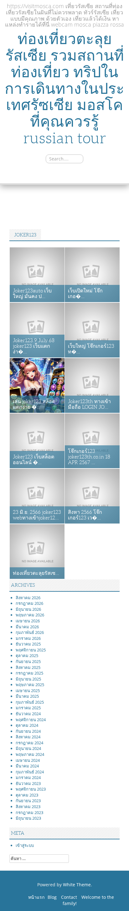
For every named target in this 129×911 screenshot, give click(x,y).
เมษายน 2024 (28, 760)
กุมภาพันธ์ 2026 (30, 632)
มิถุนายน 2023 (28, 818)
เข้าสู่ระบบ (25, 845)
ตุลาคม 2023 (27, 795)
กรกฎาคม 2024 (29, 743)
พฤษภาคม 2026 (30, 615)
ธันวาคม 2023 (28, 783)
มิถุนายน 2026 (28, 609)
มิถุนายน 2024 (28, 748)
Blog (52, 897)
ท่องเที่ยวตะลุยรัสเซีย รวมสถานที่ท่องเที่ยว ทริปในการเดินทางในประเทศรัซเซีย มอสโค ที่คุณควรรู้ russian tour (64, 88)
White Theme (77, 885)
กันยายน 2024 (28, 731)
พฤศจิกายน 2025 (31, 650)
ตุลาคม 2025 (27, 655)
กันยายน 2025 (28, 661)
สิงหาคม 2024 (28, 737)
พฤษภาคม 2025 (30, 684)
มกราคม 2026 (28, 638)
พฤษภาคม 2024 (30, 754)
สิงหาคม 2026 (28, 597)
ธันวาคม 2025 (28, 644)
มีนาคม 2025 (27, 696)
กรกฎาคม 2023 (29, 812)
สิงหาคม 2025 (28, 667)
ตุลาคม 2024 (27, 725)
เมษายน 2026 (28, 621)
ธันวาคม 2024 (28, 713)
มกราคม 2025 (28, 708)
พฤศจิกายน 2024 (31, 719)
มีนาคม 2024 (27, 766)
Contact (69, 897)
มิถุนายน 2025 (28, 679)
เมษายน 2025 (28, 690)
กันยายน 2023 (28, 800)
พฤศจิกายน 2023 (31, 789)
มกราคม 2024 (28, 777)
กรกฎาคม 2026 (29, 603)
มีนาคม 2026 (27, 627)
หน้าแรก (36, 897)
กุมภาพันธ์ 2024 (30, 772)
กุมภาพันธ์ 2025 (30, 702)
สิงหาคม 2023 (28, 806)
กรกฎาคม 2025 (29, 673)
